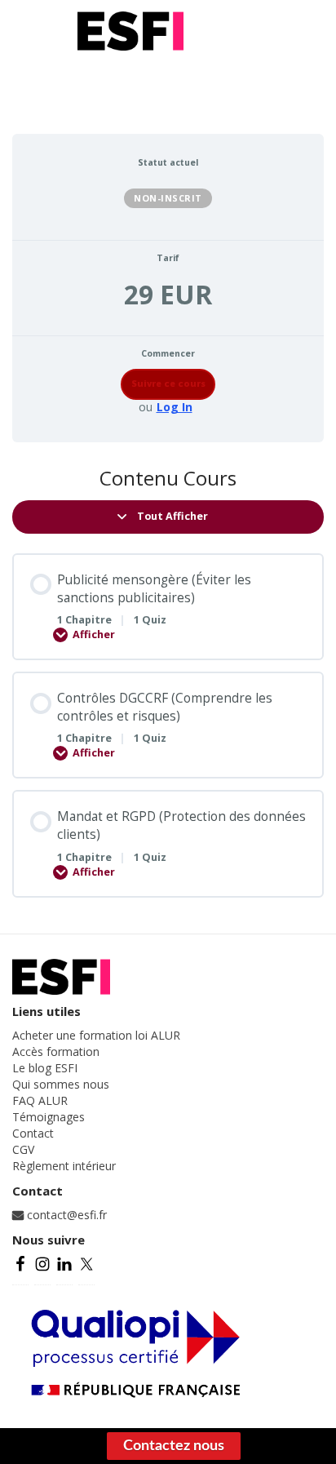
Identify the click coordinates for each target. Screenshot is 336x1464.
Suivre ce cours (168, 383)
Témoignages (48, 1117)
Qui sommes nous (60, 1084)
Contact (33, 1133)
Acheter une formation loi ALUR (96, 1035)
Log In (174, 407)
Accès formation (55, 1051)
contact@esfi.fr (65, 1214)
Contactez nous (173, 1446)
